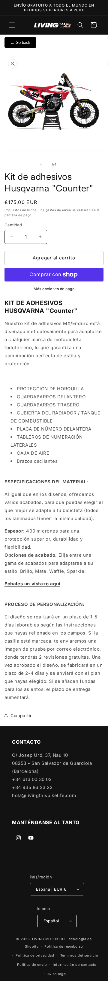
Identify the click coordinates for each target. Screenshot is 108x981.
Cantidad (13, 224)
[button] (12, 25)
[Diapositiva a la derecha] (67, 164)
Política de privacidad (35, 955)
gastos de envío (58, 210)
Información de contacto (75, 965)
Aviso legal (57, 974)
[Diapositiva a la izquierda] (40, 164)
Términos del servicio (79, 955)
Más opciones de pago (54, 289)
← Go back (20, 42)
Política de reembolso (63, 946)
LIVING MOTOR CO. (49, 939)
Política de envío (32, 965)
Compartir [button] (21, 715)
